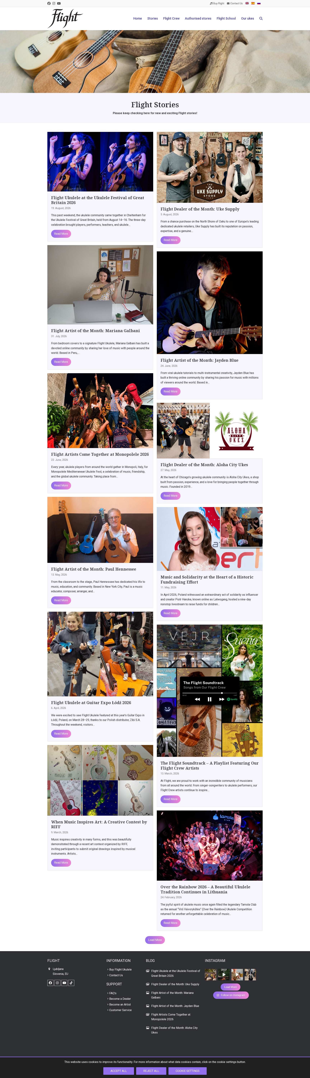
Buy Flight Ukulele (120, 969)
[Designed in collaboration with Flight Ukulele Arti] (250, 974)
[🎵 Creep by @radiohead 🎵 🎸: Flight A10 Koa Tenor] (224, 974)
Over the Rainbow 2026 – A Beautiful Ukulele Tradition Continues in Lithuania (205, 889)
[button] (261, 18)
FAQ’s (112, 993)
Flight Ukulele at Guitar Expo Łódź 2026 (91, 702)
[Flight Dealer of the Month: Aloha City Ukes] (210, 430)
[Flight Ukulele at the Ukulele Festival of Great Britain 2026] (100, 161)
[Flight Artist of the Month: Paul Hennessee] (100, 529)
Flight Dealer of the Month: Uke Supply (200, 209)
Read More (61, 233)
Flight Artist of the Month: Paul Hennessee (93, 569)
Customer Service (120, 1010)
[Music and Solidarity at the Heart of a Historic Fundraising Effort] (210, 538)
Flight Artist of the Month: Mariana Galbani (95, 330)
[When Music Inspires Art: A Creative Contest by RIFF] (100, 780)
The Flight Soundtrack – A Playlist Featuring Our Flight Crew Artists (210, 765)
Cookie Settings (187, 1071)
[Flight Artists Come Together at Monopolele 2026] (100, 410)
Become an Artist (120, 1004)
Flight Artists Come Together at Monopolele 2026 (100, 454)
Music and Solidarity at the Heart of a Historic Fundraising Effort (207, 579)
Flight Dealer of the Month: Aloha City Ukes (204, 464)
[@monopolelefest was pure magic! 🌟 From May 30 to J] (210, 974)
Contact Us (116, 975)
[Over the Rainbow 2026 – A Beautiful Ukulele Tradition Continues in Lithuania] (210, 845)
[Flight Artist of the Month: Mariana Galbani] (100, 284)
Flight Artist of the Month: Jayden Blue (199, 360)
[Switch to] (247, 3)
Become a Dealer (120, 998)
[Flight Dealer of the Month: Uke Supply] (210, 167)
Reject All (151, 1071)
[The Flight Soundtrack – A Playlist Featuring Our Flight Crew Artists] (210, 690)
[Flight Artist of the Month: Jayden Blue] (210, 302)
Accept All (119, 1071)
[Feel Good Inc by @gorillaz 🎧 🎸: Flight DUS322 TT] (237, 974)
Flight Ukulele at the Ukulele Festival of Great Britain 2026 (97, 200)
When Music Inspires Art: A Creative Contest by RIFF (99, 824)
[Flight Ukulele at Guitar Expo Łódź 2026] (100, 653)
